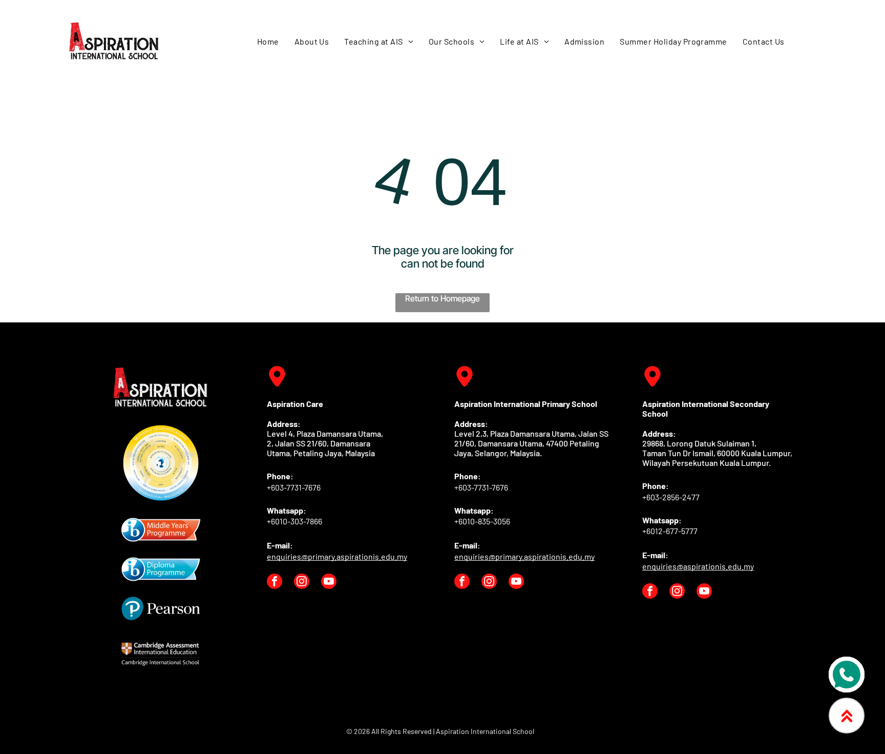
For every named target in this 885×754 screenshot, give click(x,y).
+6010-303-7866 (294, 521)
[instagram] (301, 583)
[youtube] (328, 583)
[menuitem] (268, 40)
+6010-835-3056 (482, 521)
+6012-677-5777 (670, 531)
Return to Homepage (442, 298)
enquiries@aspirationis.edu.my (698, 566)
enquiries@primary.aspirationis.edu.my (337, 556)
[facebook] (274, 583)
